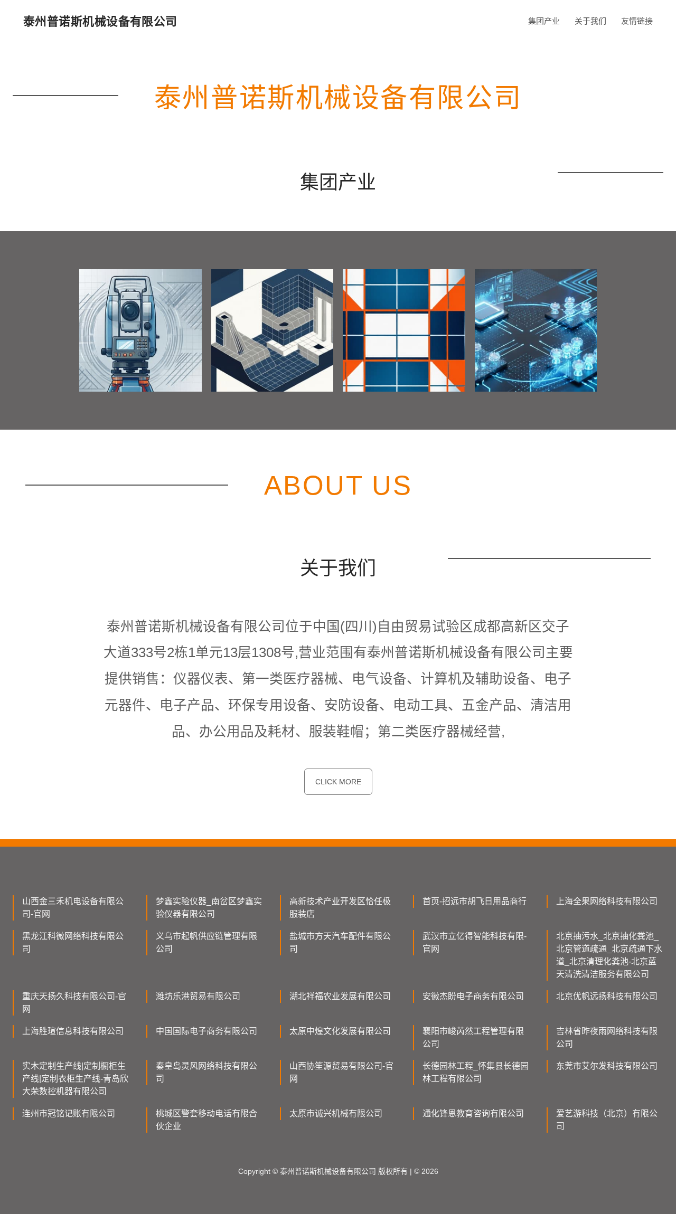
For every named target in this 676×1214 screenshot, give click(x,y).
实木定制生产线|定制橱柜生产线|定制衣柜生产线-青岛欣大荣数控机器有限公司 (75, 1078)
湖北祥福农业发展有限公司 (340, 996)
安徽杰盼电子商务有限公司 (473, 996)
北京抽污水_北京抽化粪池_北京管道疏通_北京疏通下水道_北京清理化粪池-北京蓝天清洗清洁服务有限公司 (609, 955)
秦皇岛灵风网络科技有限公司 (206, 1072)
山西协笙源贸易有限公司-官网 (341, 1072)
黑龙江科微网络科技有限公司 (73, 942)
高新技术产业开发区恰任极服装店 (340, 907)
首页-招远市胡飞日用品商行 (474, 901)
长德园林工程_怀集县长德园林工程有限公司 (475, 1072)
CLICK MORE (338, 781)
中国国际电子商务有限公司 (206, 1031)
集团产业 (544, 20)
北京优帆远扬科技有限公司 (607, 996)
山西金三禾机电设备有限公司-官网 (73, 907)
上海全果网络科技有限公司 (607, 901)
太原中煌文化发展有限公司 (340, 1031)
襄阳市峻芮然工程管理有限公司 (473, 1037)
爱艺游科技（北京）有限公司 (607, 1120)
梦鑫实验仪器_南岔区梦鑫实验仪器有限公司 (209, 907)
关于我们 (590, 20)
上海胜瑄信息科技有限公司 (73, 1031)
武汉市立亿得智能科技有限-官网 (474, 942)
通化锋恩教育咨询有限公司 (473, 1113)
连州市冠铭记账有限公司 (68, 1113)
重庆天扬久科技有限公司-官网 (74, 1002)
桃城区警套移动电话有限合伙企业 (206, 1120)
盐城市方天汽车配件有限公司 (340, 942)
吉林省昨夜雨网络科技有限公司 (607, 1037)
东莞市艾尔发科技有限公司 (607, 1065)
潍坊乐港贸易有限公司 (198, 996)
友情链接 (637, 20)
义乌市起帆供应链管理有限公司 (206, 942)
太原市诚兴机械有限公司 (335, 1113)
